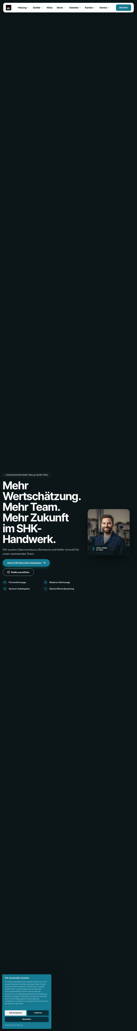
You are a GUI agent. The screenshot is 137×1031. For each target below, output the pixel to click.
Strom (60, 7)
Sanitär (36, 7)
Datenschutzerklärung (14, 1025)
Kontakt (123, 7)
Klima (49, 7)
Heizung (22, 7)
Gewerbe (73, 7)
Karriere (89, 7)
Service (103, 7)
